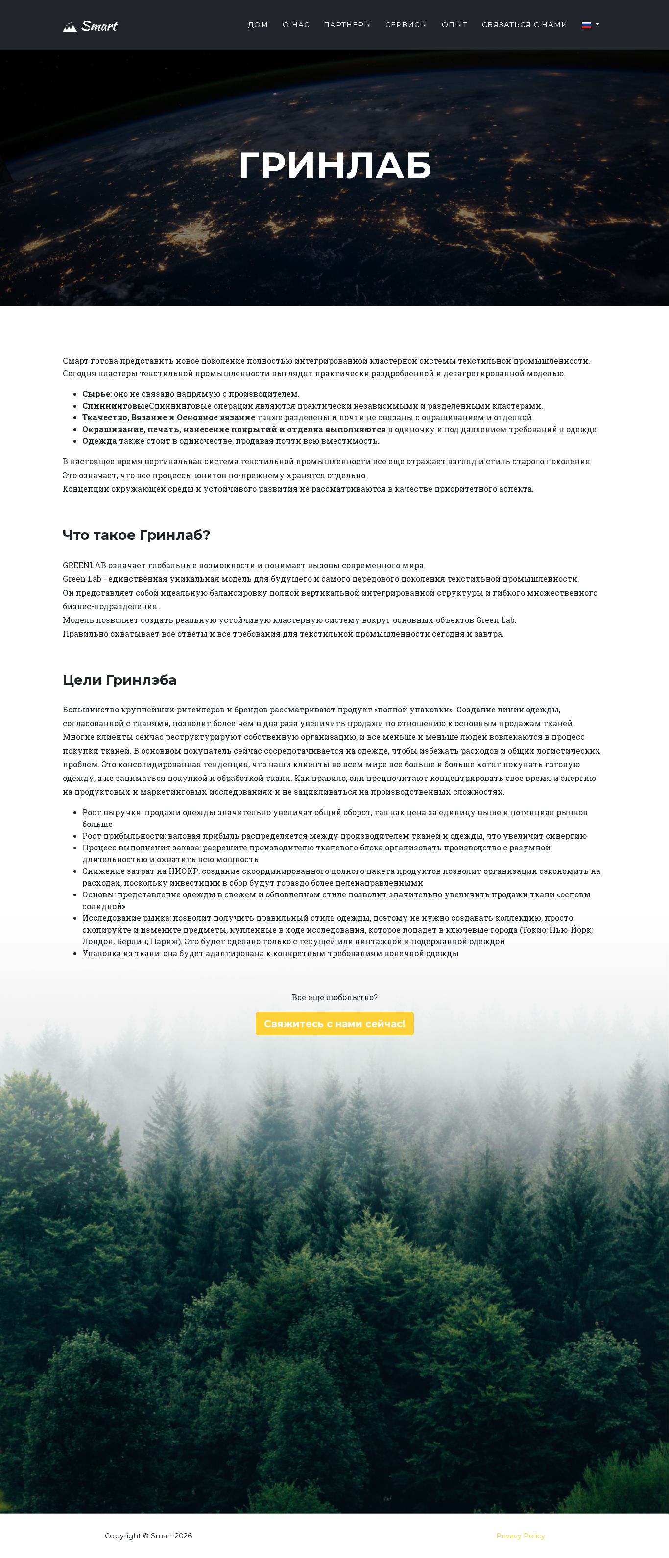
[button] (590, 25)
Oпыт (455, 25)
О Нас (296, 25)
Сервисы (406, 25)
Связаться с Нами (525, 25)
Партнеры (348, 25)
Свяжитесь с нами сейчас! (335, 1024)
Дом (258, 25)
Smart (96, 25)
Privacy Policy (520, 1536)
